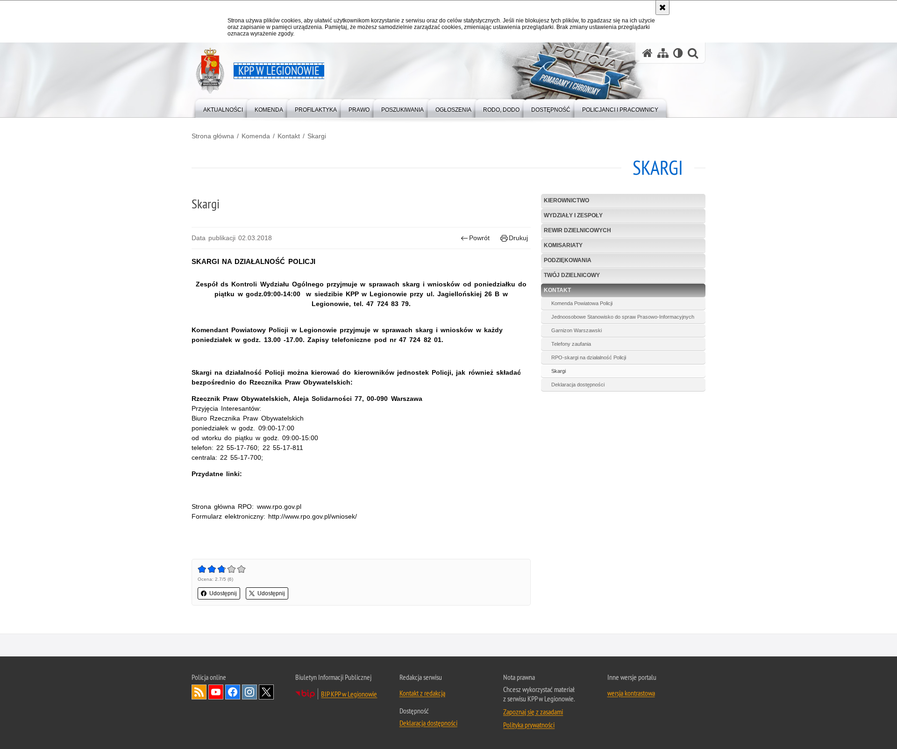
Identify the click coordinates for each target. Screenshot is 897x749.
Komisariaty (563, 245)
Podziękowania (567, 260)
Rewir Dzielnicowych (577, 230)
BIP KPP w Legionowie (349, 694)
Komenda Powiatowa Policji (581, 303)
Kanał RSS (199, 692)
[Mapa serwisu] (663, 53)
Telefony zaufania (571, 344)
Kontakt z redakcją (422, 693)
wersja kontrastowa (631, 693)
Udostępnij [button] (223, 593)
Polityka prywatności (529, 724)
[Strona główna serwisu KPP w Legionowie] (647, 53)
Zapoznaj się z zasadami (533, 711)
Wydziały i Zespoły (573, 215)
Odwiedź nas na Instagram (249, 692)
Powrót (479, 238)
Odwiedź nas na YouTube (215, 692)
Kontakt (289, 136)
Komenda (256, 136)
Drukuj (518, 238)
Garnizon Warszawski (576, 330)
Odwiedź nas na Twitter (266, 692)
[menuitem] (223, 108)
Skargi (316, 136)
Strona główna (213, 136)
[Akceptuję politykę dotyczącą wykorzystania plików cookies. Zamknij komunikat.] (662, 7)
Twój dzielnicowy (572, 275)
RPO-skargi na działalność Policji (588, 357)
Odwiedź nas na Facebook (232, 692)
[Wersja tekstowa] (678, 53)
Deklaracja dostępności (578, 384)
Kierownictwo (566, 200)
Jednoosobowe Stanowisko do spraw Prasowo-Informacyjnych (622, 317)
